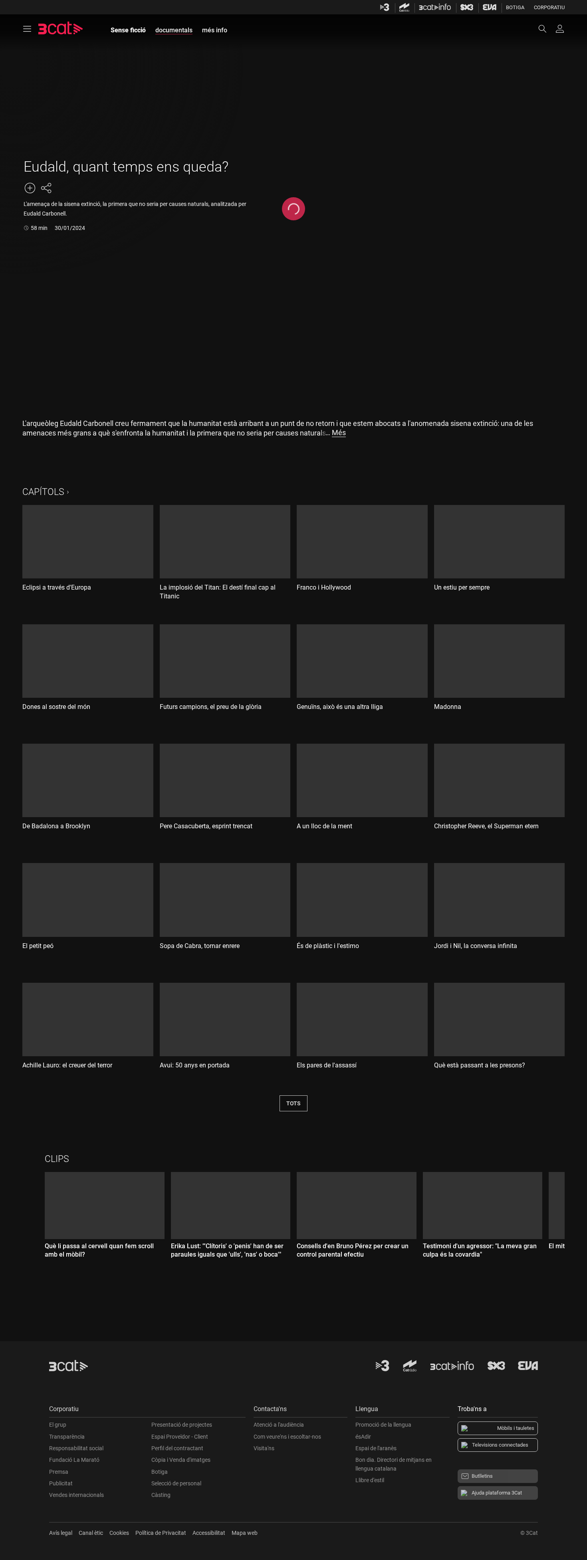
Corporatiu (549, 7)
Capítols (43, 492)
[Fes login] (560, 29)
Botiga (515, 7)
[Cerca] (546, 29)
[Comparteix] (46, 188)
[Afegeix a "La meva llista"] (30, 188)
